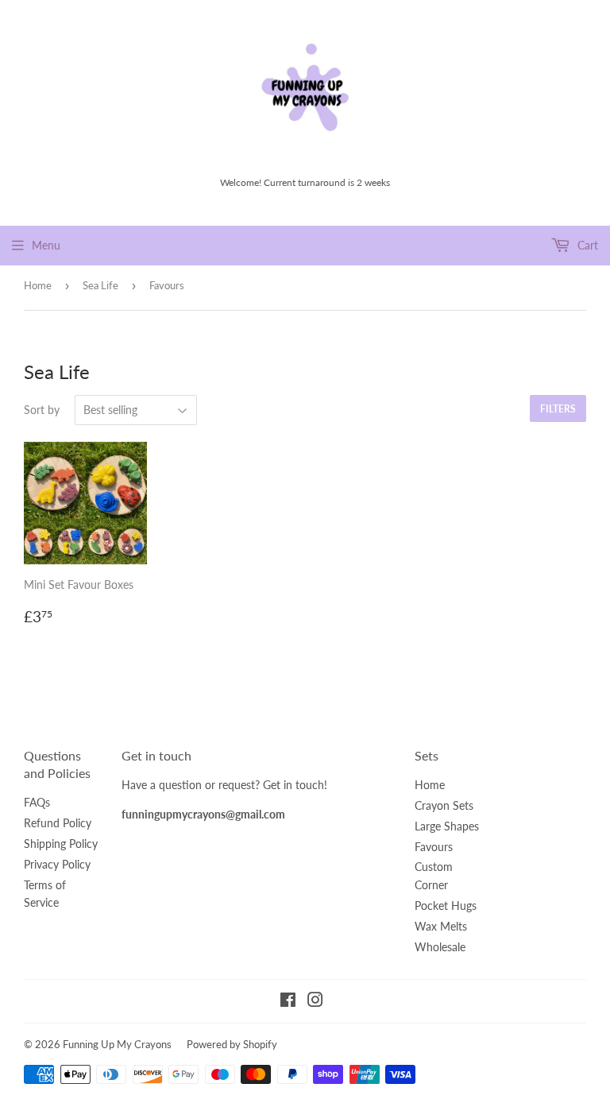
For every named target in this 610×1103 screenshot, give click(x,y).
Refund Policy (57, 823)
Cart (586, 245)
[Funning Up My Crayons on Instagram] (315, 1001)
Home (38, 285)
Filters (558, 409)
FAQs (37, 802)
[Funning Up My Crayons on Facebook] (288, 1001)
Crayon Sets (444, 805)
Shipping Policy (61, 843)
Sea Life (100, 285)
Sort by (42, 409)
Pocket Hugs (446, 905)
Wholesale (440, 947)
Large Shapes (447, 826)
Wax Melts (441, 926)
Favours (434, 846)
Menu (46, 245)
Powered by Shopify (232, 1044)
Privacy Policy (57, 864)
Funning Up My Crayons (117, 1044)
